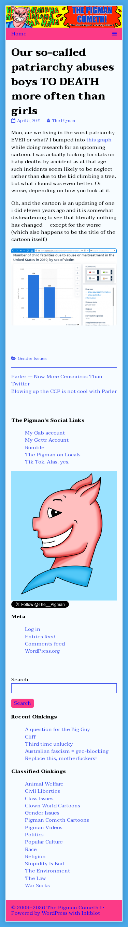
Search (19, 679)
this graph (99, 139)
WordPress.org (42, 651)
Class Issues (39, 798)
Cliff (30, 736)
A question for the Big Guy (57, 729)
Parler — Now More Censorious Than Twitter (56, 380)
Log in (32, 629)
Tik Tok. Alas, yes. (47, 461)
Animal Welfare (44, 783)
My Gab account (45, 432)
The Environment (47, 870)
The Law (35, 878)
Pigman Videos (43, 827)
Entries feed (40, 636)
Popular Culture (44, 841)
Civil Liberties (42, 791)
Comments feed (45, 643)
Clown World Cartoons (52, 805)
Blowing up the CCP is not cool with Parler (64, 391)
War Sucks (37, 885)
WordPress (55, 913)
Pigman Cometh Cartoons (57, 820)
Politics (34, 834)
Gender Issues (32, 358)
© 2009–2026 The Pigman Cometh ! (56, 907)
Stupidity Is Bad (44, 863)
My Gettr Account (47, 440)
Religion (35, 856)
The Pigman (63, 120)
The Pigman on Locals (53, 454)
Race (31, 849)
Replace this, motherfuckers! (61, 758)
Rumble (34, 447)
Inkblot (91, 913)
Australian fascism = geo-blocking (67, 751)
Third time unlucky (49, 744)
